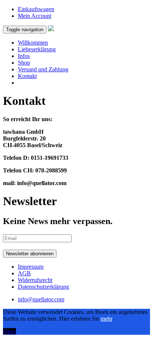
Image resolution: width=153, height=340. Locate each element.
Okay (9, 331)
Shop (24, 62)
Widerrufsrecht (35, 280)
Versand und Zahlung (43, 69)
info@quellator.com (41, 299)
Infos (24, 56)
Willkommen (33, 42)
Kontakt (27, 76)
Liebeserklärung (37, 49)
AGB (24, 273)
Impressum (30, 266)
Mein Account (34, 16)
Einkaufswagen (36, 9)
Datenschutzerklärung (43, 287)
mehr (106, 318)
